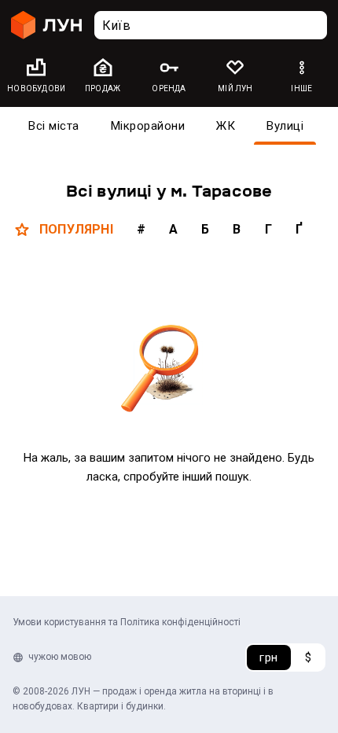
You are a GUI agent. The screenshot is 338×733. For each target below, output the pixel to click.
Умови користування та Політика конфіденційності (127, 622)
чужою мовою (59, 656)
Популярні (76, 229)
